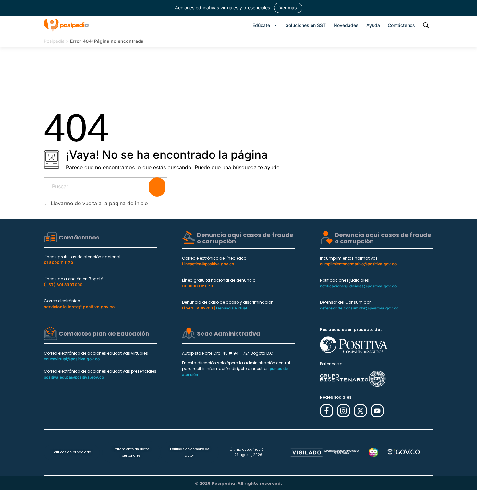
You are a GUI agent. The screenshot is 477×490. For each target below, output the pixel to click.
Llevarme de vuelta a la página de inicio (98, 203)
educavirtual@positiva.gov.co (72, 358)
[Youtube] (377, 410)
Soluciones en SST (306, 25)
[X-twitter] (360, 410)
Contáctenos (401, 25)
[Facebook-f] (326, 410)
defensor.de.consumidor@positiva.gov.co (359, 308)
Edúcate (261, 25)
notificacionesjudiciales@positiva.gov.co (358, 286)
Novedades (346, 25)
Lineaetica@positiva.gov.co (208, 264)
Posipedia (54, 41)
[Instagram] (343, 410)
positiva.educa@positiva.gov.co (74, 377)
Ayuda (373, 25)
